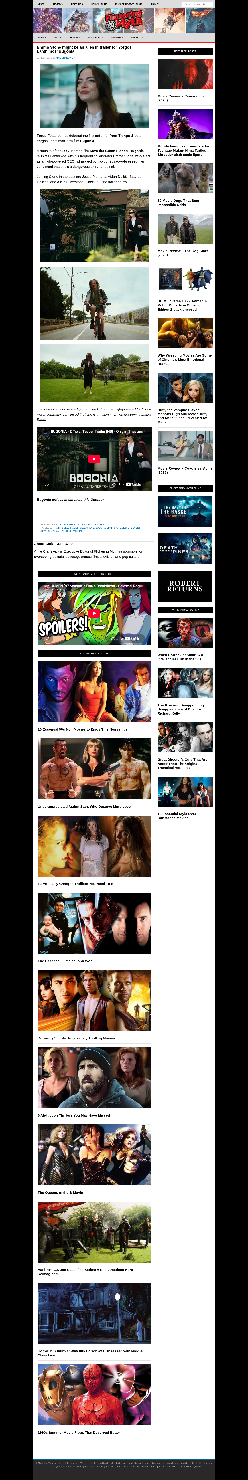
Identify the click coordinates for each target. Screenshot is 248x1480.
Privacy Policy (151, 1466)
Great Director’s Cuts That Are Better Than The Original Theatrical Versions (182, 764)
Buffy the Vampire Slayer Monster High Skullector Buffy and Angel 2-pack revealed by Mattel (183, 416)
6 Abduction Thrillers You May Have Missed (74, 1115)
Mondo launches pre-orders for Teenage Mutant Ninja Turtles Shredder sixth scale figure (183, 150)
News (89, 524)
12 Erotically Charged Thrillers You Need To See (77, 884)
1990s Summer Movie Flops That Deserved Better (79, 1432)
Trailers (98, 524)
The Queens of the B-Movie (60, 1192)
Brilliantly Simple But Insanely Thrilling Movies (76, 1038)
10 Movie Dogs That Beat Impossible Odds (178, 203)
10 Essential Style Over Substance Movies (177, 816)
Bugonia (101, 528)
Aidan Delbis (63, 528)
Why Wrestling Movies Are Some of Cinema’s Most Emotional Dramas (185, 359)
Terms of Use (133, 1466)
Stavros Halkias (50, 531)
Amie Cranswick (65, 524)
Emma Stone (114, 528)
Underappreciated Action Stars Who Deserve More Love (84, 806)
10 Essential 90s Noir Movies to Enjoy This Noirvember (83, 729)
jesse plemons (131, 528)
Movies (80, 524)
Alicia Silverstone (83, 528)
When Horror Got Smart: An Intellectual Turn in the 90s (180, 657)
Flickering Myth (124, 20)
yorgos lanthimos (72, 531)
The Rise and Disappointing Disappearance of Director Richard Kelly (181, 709)
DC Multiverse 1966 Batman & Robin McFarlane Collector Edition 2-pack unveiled (182, 305)
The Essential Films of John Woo (65, 961)
